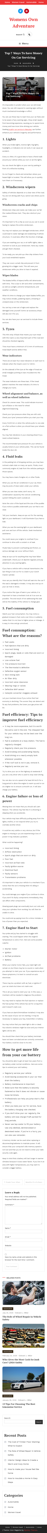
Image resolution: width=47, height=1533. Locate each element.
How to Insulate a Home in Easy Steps (22, 1480)
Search (19, 35)
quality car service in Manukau (20, 129)
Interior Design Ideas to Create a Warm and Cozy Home (23, 1462)
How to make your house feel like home (23, 1471)
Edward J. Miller (27, 89)
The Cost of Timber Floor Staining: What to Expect (24, 1444)
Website (8, 1245)
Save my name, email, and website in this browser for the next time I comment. (21, 1258)
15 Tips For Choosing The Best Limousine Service (18, 1405)
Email (8, 1237)
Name (8, 1228)
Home (7, 2)
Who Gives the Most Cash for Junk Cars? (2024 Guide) (20, 1361)
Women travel (18, 2)
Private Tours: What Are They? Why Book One (14, 1182)
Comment (9, 1205)
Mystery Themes (30, 1530)
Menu (25, 43)
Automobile (31, 2)
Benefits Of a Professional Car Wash (35, 1182)
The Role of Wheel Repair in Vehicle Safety (21, 1318)
